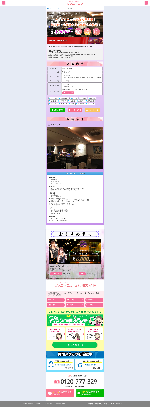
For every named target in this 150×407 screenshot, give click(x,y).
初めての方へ (70, 305)
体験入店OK (62, 101)
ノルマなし (54, 103)
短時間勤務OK (65, 98)
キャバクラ (56, 8)
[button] (49, 148)
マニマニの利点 (52, 300)
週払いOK (93, 98)
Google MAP (69, 93)
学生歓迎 (72, 101)
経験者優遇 (91, 101)
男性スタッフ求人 (49, 403)
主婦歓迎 (53, 101)
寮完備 (72, 103)
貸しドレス (91, 103)
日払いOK (83, 98)
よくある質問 (51, 305)
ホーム (49, 8)
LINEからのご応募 (28, 403)
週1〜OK (74, 98)
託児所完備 (81, 103)
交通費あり (64, 103)
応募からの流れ (71, 300)
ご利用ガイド (39, 403)
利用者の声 (89, 300)
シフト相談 (54, 98)
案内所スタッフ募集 (60, 403)
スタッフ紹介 (90, 305)
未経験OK (81, 101)
